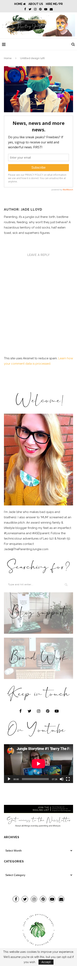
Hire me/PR (54, 4)
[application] (38, 763)
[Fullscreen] (68, 779)
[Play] (9, 779)
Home (18, 4)
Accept (46, 962)
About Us (35, 4)
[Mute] (62, 779)
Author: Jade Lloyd (23, 209)
